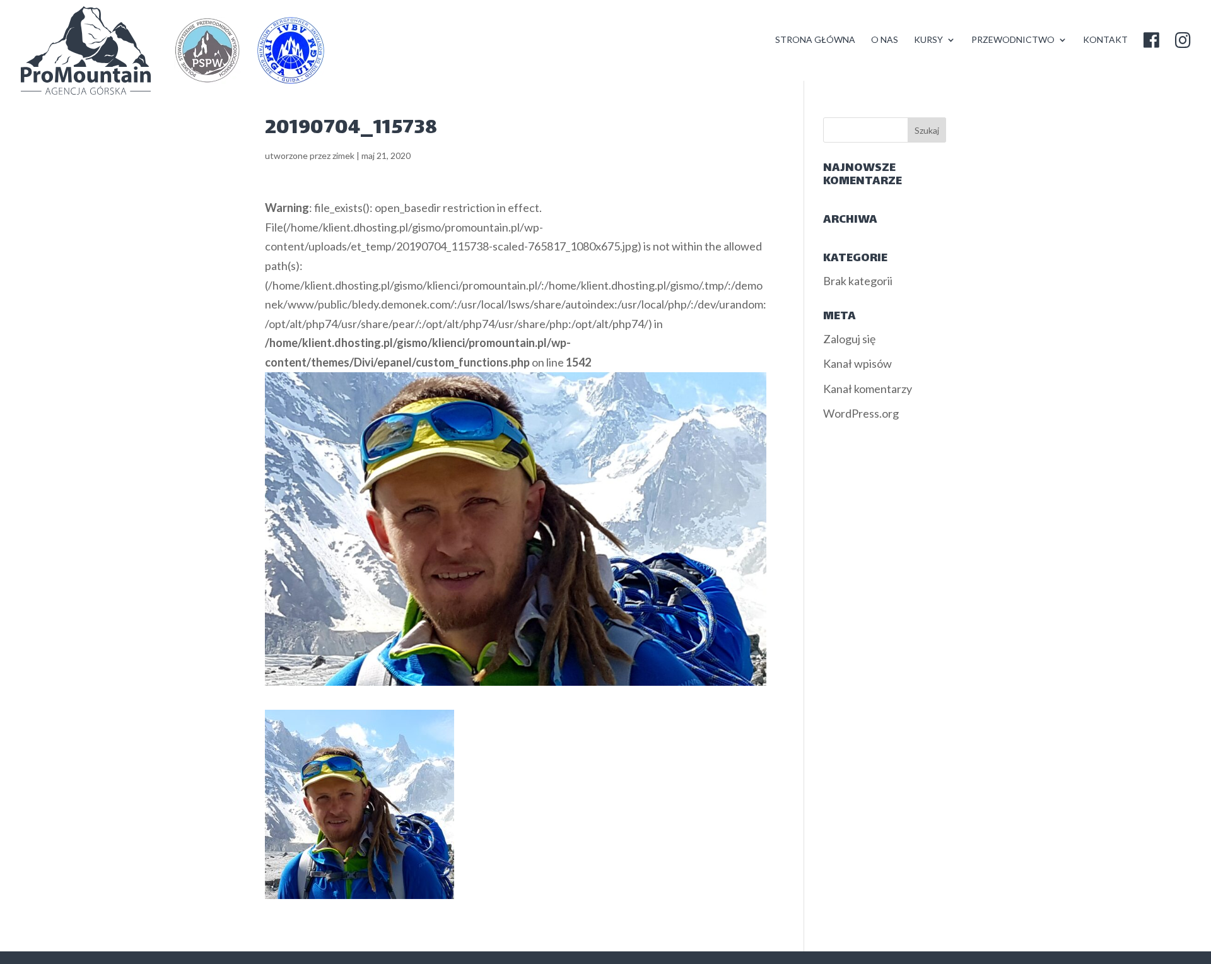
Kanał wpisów (857, 363)
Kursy (928, 40)
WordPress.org (861, 413)
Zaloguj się (849, 339)
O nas (884, 40)
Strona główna (815, 40)
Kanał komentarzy (867, 389)
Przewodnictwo (1013, 40)
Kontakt (1105, 40)
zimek (343, 155)
